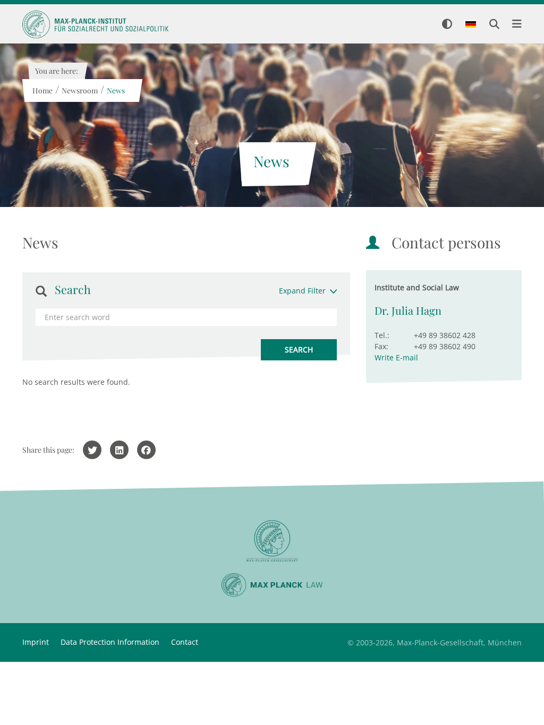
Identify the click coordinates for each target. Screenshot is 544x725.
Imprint (35, 642)
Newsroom (79, 90)
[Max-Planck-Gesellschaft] (272, 541)
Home (42, 90)
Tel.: (382, 335)
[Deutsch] (470, 25)
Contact (184, 642)
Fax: (381, 346)
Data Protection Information (110, 642)
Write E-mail (396, 357)
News (115, 90)
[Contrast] (447, 25)
